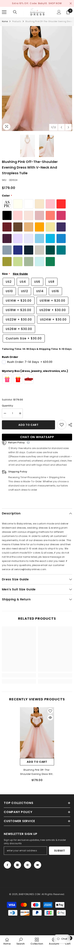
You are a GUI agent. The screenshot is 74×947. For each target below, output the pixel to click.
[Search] (15, 12)
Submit (59, 851)
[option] (37, 78)
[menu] (4, 12)
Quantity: (7, 405)
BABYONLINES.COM (29, 894)
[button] (61, 127)
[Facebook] (7, 865)
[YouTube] (37, 865)
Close (70, 3)
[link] (19, 675)
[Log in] (59, 12)
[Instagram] (17, 865)
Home (5, 21)
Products (16, 21)
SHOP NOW (55, 3)
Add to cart (28, 425)
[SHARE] (69, 424)
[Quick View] (50, 717)
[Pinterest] (27, 865)
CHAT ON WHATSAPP (37, 437)
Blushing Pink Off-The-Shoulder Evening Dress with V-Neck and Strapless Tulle (37, 772)
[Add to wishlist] (61, 424)
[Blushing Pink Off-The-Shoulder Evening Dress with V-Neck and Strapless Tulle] (37, 732)
